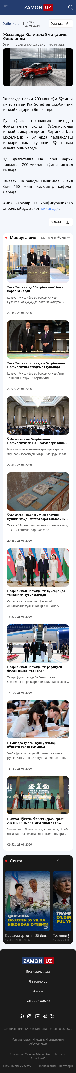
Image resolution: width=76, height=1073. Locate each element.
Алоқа (38, 991)
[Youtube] (38, 1016)
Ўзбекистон (12, 23)
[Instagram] (30, 1016)
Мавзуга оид (23, 238)
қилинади (50, 208)
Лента (16, 861)
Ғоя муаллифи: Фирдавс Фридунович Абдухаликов (38, 1041)
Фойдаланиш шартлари (56, 1066)
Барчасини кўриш (53, 237)
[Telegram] (46, 1016)
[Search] (70, 7)
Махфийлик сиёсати (17, 1066)
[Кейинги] (67, 861)
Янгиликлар (38, 981)
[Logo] (38, 7)
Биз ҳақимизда (38, 971)
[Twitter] (53, 1016)
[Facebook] (23, 1016)
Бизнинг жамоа (38, 1001)
